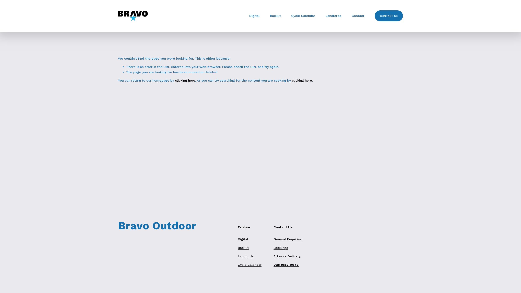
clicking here (185, 80)
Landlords (333, 16)
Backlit (275, 16)
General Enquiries (287, 239)
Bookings (281, 248)
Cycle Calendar (303, 16)
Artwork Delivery (287, 256)
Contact (358, 16)
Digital (254, 16)
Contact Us (389, 15)
